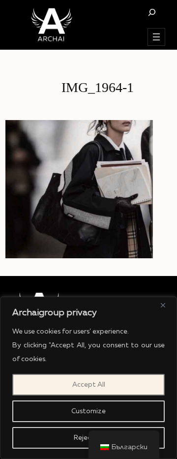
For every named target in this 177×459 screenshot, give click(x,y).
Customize (88, 411)
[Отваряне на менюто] (156, 37)
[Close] (167, 305)
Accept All (88, 384)
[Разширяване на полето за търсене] (151, 12)
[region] (88, 378)
